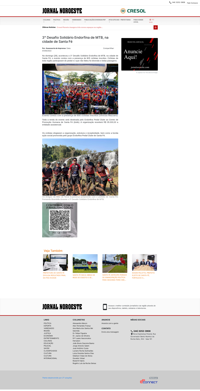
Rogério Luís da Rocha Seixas (84, 363)
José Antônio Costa (80, 348)
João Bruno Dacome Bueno (83, 343)
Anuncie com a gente (110, 323)
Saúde (46, 348)
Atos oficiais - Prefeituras (120, 20)
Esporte (47, 326)
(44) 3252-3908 (141, 331)
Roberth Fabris (78, 361)
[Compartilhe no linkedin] (115, 49)
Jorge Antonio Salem (81, 346)
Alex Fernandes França (82, 326)
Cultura (47, 353)
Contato (106, 328)
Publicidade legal (138, 21)
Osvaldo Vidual (79, 358)
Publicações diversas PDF (95, 20)
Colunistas (79, 320)
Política (56, 20)
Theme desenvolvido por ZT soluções (57, 378)
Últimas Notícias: (49, 27)
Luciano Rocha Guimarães (83, 351)
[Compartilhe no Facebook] (117, 49)
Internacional (50, 358)
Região (66, 20)
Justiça (47, 333)
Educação (48, 343)
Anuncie (106, 320)
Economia (48, 336)
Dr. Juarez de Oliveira (81, 336)
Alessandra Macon (80, 323)
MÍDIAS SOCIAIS (138, 320)
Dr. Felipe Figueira (80, 333)
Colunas (46, 20)
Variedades (76, 20)
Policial (47, 346)
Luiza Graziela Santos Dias (83, 353)
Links (46, 320)
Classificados (50, 351)
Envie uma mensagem (110, 332)
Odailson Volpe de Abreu (82, 356)
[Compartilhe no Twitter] (116, 49)
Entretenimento (51, 338)
